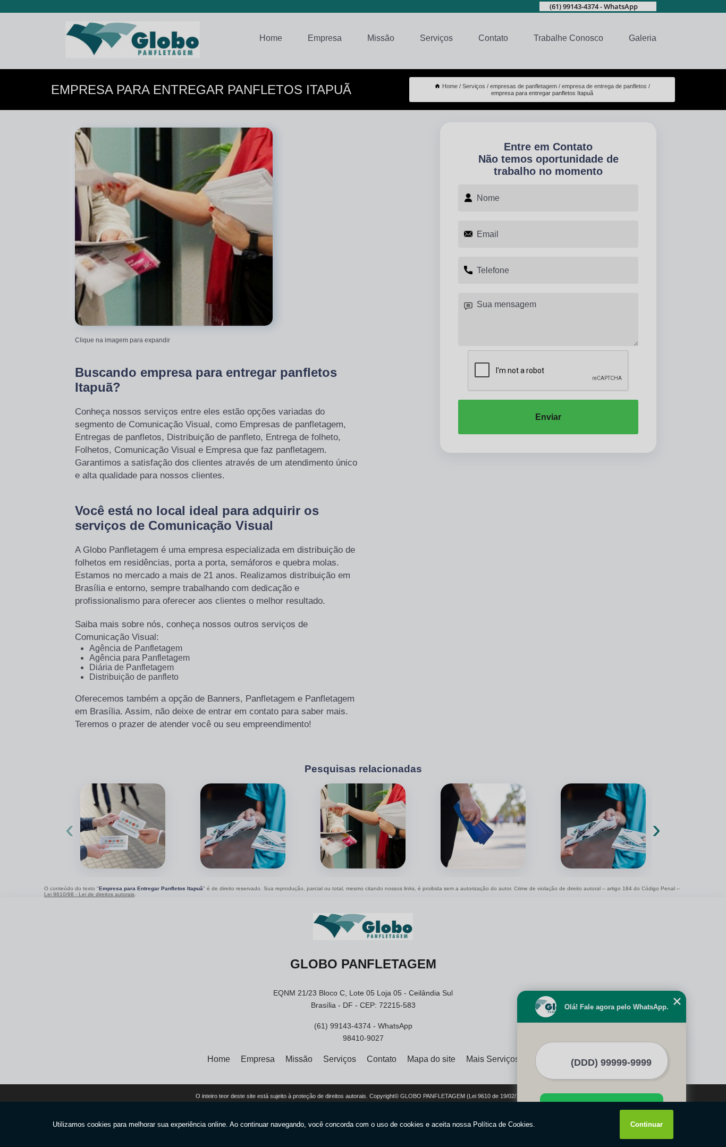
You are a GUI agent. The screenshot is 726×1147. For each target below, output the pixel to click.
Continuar (646, 1124)
